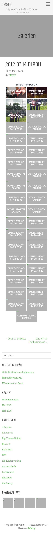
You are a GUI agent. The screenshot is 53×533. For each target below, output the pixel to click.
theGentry (7, 483)
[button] (49, 4)
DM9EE (6, 4)
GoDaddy (31, 528)
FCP (4, 455)
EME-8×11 (7, 449)
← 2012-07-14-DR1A (15, 338)
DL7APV (6, 444)
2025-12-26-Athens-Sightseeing (18, 372)
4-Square (7, 427)
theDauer (7, 477)
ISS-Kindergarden (11, 461)
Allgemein (7, 432)
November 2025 (10, 399)
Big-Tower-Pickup (11, 438)
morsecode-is (9, 466)
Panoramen (8, 472)
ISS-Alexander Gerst (12, 383)
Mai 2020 (6, 411)
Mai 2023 (6, 405)
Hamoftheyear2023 (12, 377)
